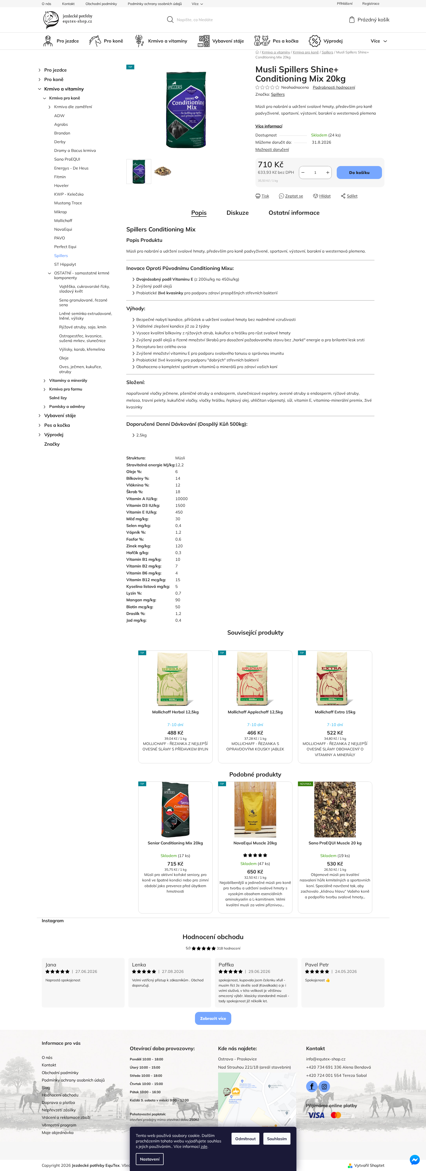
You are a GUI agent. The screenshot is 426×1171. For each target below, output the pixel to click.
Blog (46, 1087)
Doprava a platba (58, 1102)
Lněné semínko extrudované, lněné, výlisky (85, 316)
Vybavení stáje (60, 415)
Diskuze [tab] (238, 212)
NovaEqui (63, 229)
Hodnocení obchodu (213, 937)
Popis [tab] (199, 212)
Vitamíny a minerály (68, 380)
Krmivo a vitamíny (64, 89)
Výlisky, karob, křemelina (82, 349)
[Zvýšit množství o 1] (327, 172)
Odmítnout (245, 1138)
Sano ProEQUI (67, 159)
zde (204, 1146)
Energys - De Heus (71, 168)
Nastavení (149, 1159)
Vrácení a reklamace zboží (66, 1117)
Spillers (61, 255)
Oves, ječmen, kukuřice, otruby (80, 369)
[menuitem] (60, 41)
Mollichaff (63, 220)
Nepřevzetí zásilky (59, 1109)
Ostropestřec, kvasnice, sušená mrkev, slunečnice (82, 338)
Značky (52, 444)
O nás (46, 3)
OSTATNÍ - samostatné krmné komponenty (81, 275)
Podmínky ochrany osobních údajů (155, 3)
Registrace (370, 3)
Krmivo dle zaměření (73, 106)
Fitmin (60, 176)
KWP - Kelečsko (69, 194)
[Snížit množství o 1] (303, 172)
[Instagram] (324, 1086)
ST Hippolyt (65, 264)
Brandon (62, 132)
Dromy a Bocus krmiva (75, 150)
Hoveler (61, 185)
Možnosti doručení (272, 149)
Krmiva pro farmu (65, 389)
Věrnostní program (59, 1125)
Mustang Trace (68, 202)
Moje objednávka (58, 1132)
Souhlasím (277, 1138)
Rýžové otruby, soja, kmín (82, 326)
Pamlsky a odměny (67, 406)
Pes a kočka (57, 425)
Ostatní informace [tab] (294, 212)
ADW (59, 115)
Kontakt (68, 3)
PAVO (59, 237)
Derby (60, 141)
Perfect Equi (65, 246)
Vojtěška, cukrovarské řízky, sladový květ (84, 289)
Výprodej (53, 434)
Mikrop (60, 211)
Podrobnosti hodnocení (334, 87)
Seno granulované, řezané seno (83, 302)
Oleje (64, 357)
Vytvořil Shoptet (369, 1165)
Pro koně (53, 79)
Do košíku (359, 172)
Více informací (268, 126)
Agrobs (61, 124)
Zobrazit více (213, 1018)
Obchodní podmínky (101, 3)
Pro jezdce (55, 70)
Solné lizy (58, 397)
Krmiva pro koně (64, 97)
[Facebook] (312, 1086)
